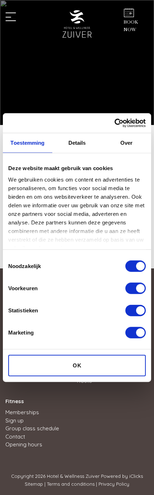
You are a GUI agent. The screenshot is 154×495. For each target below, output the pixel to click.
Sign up (14, 420)
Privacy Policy (113, 484)
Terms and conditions (71, 484)
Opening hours (23, 444)
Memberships (22, 412)
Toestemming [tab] (27, 143)
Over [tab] (126, 143)
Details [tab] (77, 143)
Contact (15, 436)
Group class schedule (32, 428)
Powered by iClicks (122, 476)
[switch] (135, 288)
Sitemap (34, 484)
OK (77, 365)
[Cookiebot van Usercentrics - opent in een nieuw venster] (114, 123)
